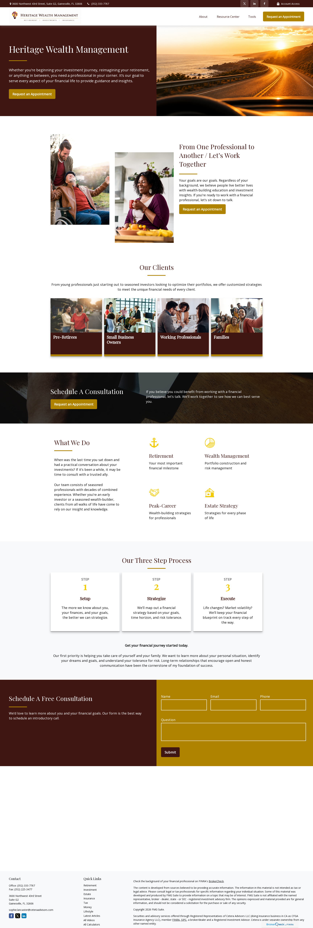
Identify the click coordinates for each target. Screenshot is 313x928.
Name (165, 696)
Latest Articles (92, 915)
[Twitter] (244, 3)
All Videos (89, 920)
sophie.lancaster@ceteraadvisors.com (31, 910)
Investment (90, 889)
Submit (170, 752)
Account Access (290, 3)
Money (88, 907)
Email (214, 696)
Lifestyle (88, 911)
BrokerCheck (216, 881)
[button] (203, 16)
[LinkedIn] (254, 3)
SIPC (183, 919)
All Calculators (92, 924)
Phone (265, 696)
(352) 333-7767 (100, 3)
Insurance (89, 898)
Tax (86, 902)
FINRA (176, 919)
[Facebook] (264, 3)
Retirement (90, 885)
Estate (87, 894)
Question (168, 720)
